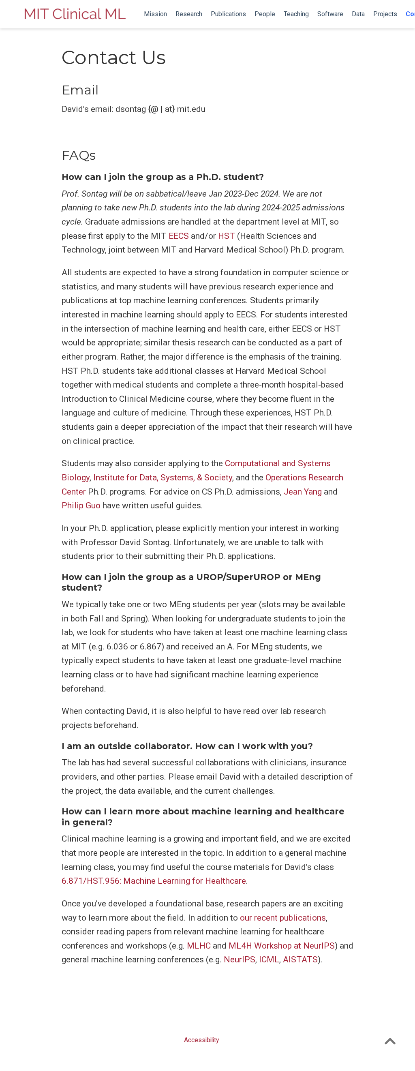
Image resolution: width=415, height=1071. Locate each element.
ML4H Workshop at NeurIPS (282, 946)
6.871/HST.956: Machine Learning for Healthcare (154, 881)
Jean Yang (303, 492)
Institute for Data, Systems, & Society (162, 477)
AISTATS (300, 959)
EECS (179, 236)
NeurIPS (239, 959)
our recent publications (283, 918)
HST (226, 236)
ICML (269, 959)
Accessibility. (202, 1040)
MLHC (199, 946)
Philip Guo (81, 505)
